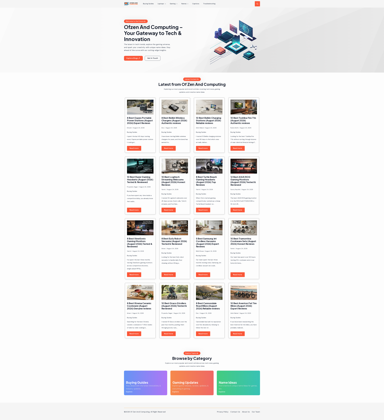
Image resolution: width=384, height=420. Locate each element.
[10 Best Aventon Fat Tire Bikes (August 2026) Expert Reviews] (243, 292)
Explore (129, 392)
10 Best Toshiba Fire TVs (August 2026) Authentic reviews (243, 120)
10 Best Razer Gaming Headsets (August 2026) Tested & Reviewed (140, 179)
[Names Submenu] (188, 3)
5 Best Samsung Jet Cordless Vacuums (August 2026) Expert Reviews (207, 242)
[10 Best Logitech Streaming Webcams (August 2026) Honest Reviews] (175, 166)
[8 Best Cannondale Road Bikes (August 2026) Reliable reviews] (209, 292)
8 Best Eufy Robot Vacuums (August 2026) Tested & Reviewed (174, 241)
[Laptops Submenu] (166, 3)
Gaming (173, 4)
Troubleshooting (209, 4)
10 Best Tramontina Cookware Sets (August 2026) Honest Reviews (243, 241)
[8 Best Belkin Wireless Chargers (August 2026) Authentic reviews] (175, 107)
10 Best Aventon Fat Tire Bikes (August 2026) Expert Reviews (243, 306)
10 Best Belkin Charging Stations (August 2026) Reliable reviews (208, 120)
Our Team (256, 412)
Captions (195, 4)
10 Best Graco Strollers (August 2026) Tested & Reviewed (174, 306)
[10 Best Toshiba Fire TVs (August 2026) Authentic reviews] (243, 107)
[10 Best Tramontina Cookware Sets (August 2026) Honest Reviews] (243, 227)
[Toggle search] (257, 3)
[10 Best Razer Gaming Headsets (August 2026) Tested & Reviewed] (140, 166)
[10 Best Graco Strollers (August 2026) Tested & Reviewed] (175, 292)
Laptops (161, 4)
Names (184, 4)
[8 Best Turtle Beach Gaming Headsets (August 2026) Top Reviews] (209, 166)
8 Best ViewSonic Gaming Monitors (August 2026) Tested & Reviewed (139, 242)
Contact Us (235, 412)
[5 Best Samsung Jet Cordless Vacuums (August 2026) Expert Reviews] (209, 227)
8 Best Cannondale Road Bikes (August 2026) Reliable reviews (208, 306)
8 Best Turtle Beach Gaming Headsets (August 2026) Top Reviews (206, 181)
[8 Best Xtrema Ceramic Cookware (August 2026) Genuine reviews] (140, 292)
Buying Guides (148, 4)
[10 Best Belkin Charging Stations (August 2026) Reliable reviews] (209, 107)
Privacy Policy (222, 412)
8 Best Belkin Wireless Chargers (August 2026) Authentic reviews (174, 120)
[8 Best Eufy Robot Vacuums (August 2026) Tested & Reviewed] (175, 227)
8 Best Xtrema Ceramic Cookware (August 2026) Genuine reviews (139, 306)
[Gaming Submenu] (177, 3)
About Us (246, 412)
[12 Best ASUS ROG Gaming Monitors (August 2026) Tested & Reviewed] (243, 166)
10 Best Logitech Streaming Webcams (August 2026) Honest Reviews (173, 181)
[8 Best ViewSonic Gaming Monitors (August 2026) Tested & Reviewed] (140, 227)
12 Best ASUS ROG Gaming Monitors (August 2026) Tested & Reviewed (243, 181)
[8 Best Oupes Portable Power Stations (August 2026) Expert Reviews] (140, 107)
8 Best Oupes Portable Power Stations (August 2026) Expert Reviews (140, 120)
